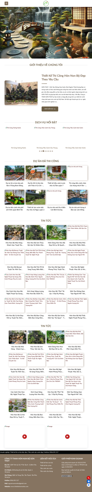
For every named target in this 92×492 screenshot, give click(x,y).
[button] (44, 56)
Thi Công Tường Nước (17, 148)
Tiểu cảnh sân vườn (46, 468)
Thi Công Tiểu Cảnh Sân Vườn (74, 148)
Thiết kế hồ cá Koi (45, 465)
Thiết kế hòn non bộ (46, 462)
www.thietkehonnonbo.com (19, 486)
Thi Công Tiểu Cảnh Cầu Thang (46, 148)
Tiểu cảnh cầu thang (46, 471)
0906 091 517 (14, 480)
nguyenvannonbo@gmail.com (17, 483)
